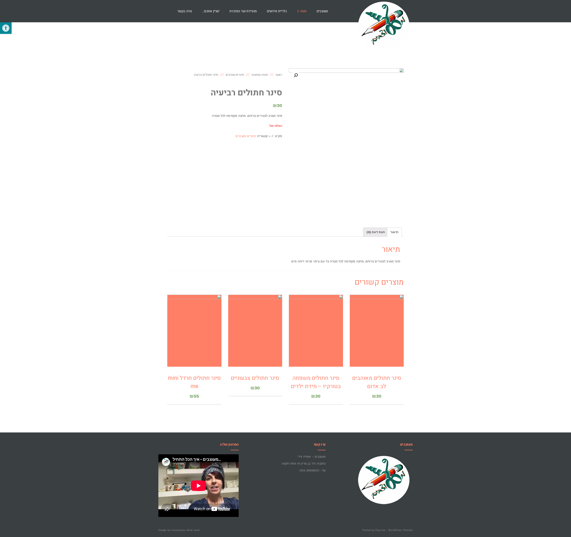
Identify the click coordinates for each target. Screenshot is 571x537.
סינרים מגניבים (246, 136)
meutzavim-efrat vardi (185, 530)
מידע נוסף (316, 336)
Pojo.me (380, 530)
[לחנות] (165, 11)
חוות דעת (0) (375, 232)
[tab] (394, 232)
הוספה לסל (377, 336)
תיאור (394, 232)
